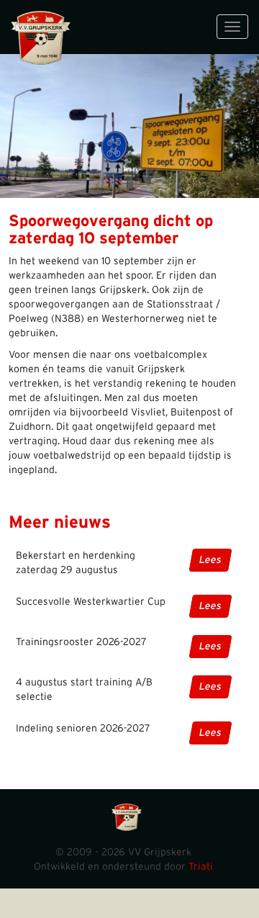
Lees (210, 560)
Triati (200, 867)
